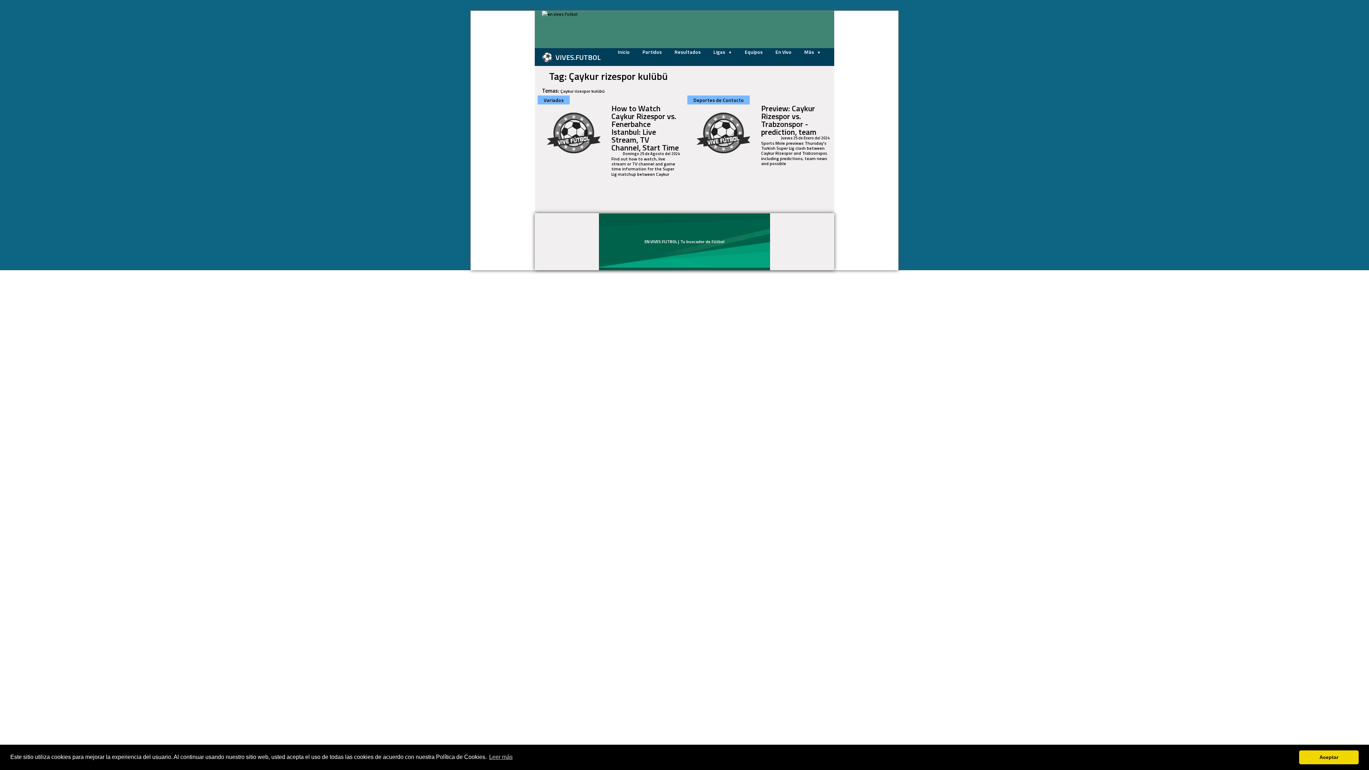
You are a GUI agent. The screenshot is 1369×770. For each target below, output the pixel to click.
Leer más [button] (501, 757)
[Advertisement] (499, 118)
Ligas (719, 52)
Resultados (688, 52)
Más (809, 52)
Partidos (652, 52)
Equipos (754, 52)
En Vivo (783, 52)
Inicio (624, 52)
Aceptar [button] (1328, 757)
